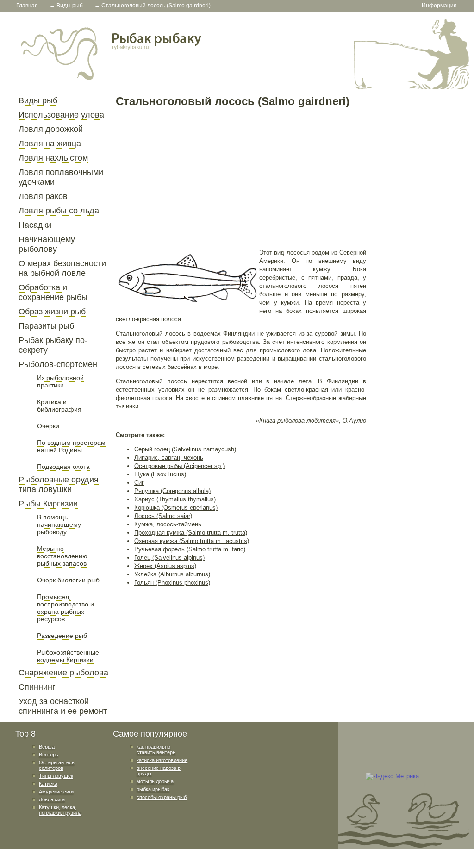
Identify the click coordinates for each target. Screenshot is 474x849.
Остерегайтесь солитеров (57, 765)
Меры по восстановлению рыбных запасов (62, 556)
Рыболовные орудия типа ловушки (59, 484)
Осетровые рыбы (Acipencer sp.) (179, 465)
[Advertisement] (241, 178)
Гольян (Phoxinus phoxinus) (172, 582)
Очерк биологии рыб (68, 580)
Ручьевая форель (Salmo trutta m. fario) (189, 549)
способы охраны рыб (162, 797)
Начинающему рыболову (47, 244)
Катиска (48, 784)
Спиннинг (37, 687)
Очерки (48, 426)
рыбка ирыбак (153, 789)
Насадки (35, 225)
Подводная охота (63, 466)
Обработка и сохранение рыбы (53, 292)
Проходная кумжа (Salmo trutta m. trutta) (190, 532)
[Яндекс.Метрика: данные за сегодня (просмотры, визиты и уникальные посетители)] (392, 776)
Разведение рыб (62, 635)
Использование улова (61, 114)
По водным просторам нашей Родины (71, 446)
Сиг (139, 482)
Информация (439, 5)
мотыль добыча (155, 781)
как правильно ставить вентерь (156, 749)
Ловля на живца (50, 143)
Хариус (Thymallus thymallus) (175, 499)
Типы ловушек (56, 776)
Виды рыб (38, 100)
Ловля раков (43, 196)
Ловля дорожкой (51, 129)
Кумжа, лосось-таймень (167, 524)
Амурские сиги (56, 791)
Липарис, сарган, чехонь (168, 457)
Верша (47, 746)
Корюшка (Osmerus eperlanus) (176, 507)
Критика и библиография (59, 405)
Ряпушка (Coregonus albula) (172, 490)
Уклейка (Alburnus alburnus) (172, 574)
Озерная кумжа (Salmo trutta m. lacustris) (191, 540)
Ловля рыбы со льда (59, 210)
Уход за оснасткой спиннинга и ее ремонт (63, 706)
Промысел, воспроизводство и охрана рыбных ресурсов (65, 608)
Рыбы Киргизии (48, 503)
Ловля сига (52, 799)
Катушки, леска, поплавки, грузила (60, 810)
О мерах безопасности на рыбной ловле (62, 268)
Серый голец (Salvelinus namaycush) (185, 449)
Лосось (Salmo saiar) (163, 515)
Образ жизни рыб (52, 311)
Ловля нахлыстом (53, 157)
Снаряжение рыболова (63, 672)
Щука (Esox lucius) (160, 474)
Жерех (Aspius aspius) (165, 565)
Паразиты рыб (46, 326)
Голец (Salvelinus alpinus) (169, 557)
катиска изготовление (162, 760)
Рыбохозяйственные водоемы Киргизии (68, 656)
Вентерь (48, 754)
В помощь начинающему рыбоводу (59, 524)
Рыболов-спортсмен (58, 364)
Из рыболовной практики (60, 381)
